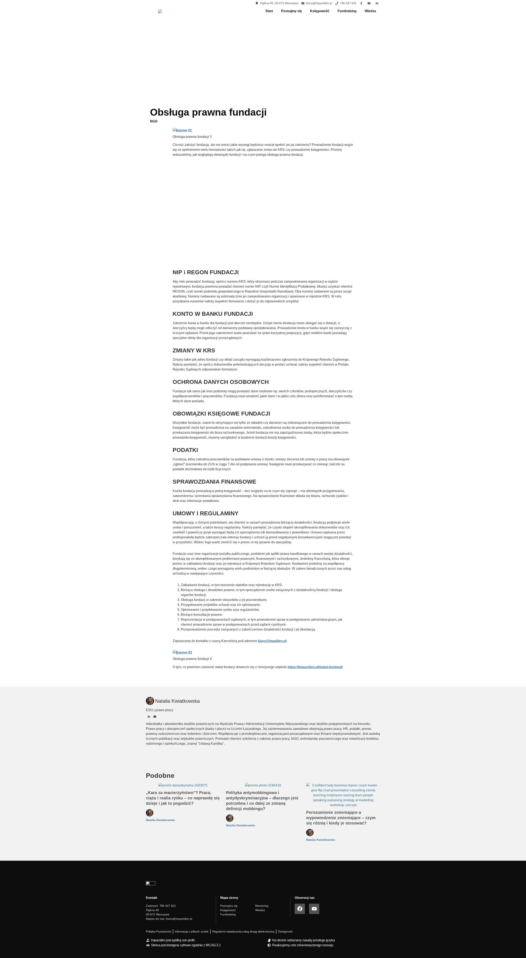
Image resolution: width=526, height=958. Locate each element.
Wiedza (370, 11)
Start (269, 11)
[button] (149, 716)
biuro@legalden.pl (272, 641)
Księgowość (319, 11)
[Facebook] (300, 909)
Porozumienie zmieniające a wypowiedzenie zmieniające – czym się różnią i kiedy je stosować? (341, 817)
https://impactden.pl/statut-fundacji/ (315, 667)
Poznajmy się (291, 11)
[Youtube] (314, 909)
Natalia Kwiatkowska (160, 820)
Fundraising (347, 11)
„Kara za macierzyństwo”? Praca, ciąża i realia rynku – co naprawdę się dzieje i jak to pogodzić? (183, 798)
